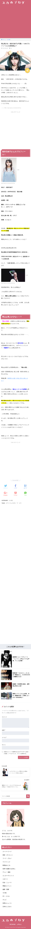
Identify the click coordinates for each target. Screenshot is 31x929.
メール (4, 737)
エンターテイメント (8, 875)
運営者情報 (12, 924)
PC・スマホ (6, 896)
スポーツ (5, 879)
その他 (11, 500)
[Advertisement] (15, 21)
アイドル (9, 503)
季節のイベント (7, 886)
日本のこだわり (7, 906)
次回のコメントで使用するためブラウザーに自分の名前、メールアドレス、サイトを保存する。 (16, 752)
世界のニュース (7, 903)
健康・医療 (6, 889)
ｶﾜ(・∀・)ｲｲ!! (17, 503)
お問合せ (19, 924)
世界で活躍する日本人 (9, 868)
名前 (3, 730)
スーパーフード (7, 851)
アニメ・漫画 (6, 872)
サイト (4, 744)
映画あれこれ (6, 865)
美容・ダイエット (8, 855)
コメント (4, 717)
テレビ (4, 899)
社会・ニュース (7, 882)
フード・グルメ (7, 858)
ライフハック (6, 862)
